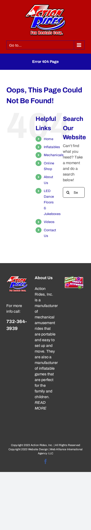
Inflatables (52, 147)
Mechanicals (54, 155)
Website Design (38, 449)
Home (48, 139)
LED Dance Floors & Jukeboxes (52, 202)
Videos (49, 222)
